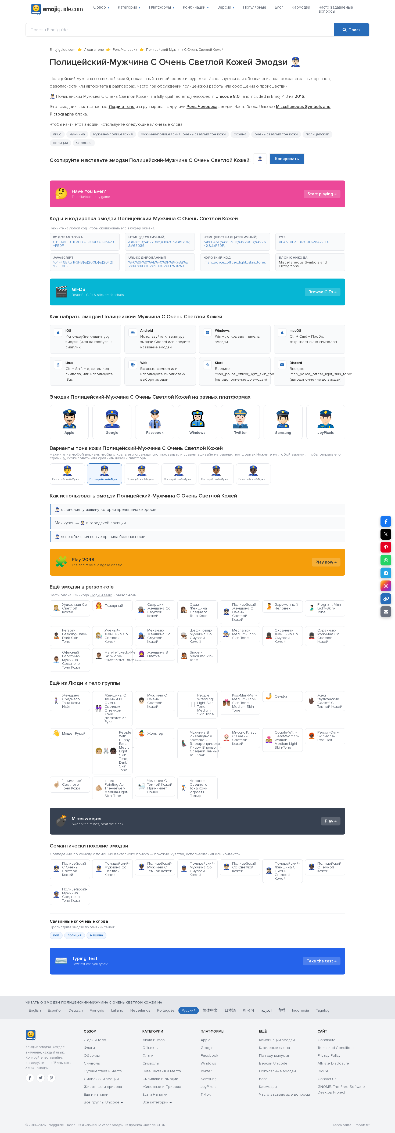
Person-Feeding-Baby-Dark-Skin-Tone (70, 636)
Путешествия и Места (161, 1071)
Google (207, 1047)
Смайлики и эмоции (101, 1079)
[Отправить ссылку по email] (385, 611)
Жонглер (150, 733)
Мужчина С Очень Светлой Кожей (152, 701)
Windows (208, 1063)
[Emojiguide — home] (57, 9)
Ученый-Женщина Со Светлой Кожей (111, 636)
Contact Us (327, 1079)
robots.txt (362, 1125)
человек (84, 142)
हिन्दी (282, 1010)
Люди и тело (94, 50)
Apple (206, 1040)
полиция (74, 935)
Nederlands (140, 1010)
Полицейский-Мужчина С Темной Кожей (155, 867)
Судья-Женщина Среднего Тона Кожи (193, 610)
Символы (92, 1063)
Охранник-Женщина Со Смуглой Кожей (281, 636)
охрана (240, 134)
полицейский (317, 134)
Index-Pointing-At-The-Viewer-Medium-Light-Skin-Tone (111, 788)
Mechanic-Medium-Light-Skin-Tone (239, 634)
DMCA (323, 1071)
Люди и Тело (153, 1040)
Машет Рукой (69, 733)
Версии (226, 7)
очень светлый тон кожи (276, 134)
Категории (129, 7)
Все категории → (157, 1102)
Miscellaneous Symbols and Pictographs (303, 264)
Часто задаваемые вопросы (336, 9)
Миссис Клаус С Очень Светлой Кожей (239, 738)
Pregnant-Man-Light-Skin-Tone (325, 608)
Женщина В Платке (153, 654)
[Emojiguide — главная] (30, 1035)
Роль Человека (125, 50)
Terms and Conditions (336, 1047)
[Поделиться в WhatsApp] (385, 560)
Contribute (327, 1040)
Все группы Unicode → (103, 1102)
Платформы (161, 7)
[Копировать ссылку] (385, 598)
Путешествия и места (103, 1071)
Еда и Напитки (154, 1094)
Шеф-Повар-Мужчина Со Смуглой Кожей (196, 636)
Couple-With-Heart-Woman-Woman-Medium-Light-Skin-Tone (282, 740)
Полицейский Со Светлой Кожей (239, 867)
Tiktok (206, 1094)
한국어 (248, 1010)
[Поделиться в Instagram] (385, 585)
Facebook (209, 1055)
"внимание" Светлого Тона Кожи (67, 784)
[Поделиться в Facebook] (385, 521)
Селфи (276, 696)
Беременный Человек (281, 606)
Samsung (209, 1079)
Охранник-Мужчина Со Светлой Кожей (323, 636)
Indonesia (300, 1010)
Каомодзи (301, 7)
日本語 (230, 1010)
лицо (57, 134)
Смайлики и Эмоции (160, 1079)
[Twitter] (40, 1078)
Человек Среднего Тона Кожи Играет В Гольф (193, 788)
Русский (189, 1010)
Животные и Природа (161, 1086)
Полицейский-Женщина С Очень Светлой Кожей (240, 612)
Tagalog (322, 1010)
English (35, 1010)
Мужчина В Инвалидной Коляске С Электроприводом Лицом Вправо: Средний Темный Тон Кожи (199, 743)
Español (55, 1010)
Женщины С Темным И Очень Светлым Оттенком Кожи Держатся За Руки (111, 708)
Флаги (89, 1047)
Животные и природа (103, 1086)
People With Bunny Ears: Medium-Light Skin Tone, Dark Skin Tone (113, 751)
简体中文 (210, 1010)
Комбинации (196, 7)
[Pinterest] (51, 1078)
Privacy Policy (329, 1055)
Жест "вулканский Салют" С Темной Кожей (325, 701)
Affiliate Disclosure (333, 1063)
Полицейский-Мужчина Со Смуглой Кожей (197, 869)
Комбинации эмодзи (277, 1040)
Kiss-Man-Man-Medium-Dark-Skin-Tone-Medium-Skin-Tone (240, 703)
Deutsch (76, 1010)
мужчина (77, 134)
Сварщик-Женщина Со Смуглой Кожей (154, 610)
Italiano (117, 1010)
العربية (266, 1010)
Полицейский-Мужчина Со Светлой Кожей (112, 869)
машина (96, 935)
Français (97, 1010)
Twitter (206, 1071)
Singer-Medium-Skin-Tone (196, 656)
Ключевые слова (274, 1047)
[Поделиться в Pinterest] (385, 547)
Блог (279, 7)
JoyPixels (208, 1086)
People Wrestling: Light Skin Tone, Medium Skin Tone (197, 704)
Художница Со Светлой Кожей (70, 608)
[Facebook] (30, 1078)
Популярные (254, 7)
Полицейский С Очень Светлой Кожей (69, 869)
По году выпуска (274, 1055)
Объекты (92, 1055)
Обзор (101, 7)
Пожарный (109, 605)
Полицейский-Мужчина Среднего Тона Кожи (70, 895)
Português (166, 1010)
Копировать (287, 158)
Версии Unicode (273, 1063)
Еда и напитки (96, 1094)
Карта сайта (342, 1125)
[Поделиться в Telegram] (385, 573)
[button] (85, 242)
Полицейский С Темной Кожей (324, 867)
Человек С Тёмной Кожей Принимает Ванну (155, 786)
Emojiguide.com (62, 50)
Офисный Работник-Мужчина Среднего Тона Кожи (66, 660)
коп (56, 935)
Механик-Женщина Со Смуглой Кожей (154, 636)
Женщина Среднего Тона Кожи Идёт (66, 701)
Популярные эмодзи (277, 1071)
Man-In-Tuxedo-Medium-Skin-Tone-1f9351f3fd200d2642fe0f (113, 656)
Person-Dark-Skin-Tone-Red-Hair (323, 736)
